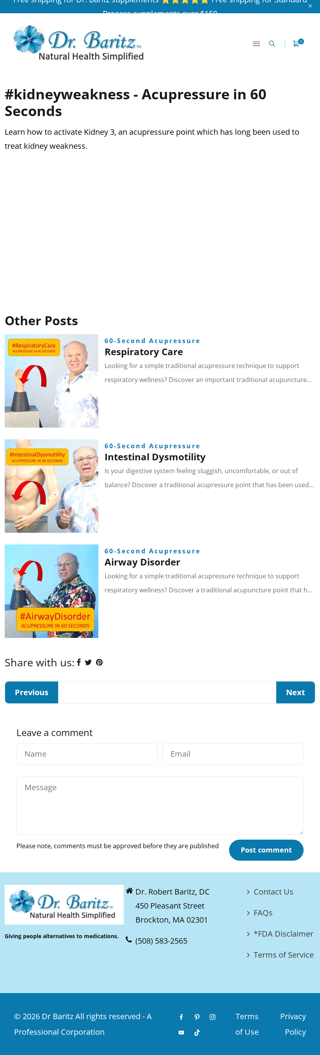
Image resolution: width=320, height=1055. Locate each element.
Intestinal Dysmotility (155, 456)
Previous (31, 692)
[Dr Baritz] (81, 42)
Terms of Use (247, 1024)
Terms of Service (284, 954)
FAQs (263, 912)
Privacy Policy (293, 1024)
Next (295, 692)
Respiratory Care (144, 351)
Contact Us (273, 891)
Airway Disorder (142, 561)
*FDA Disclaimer (283, 933)
